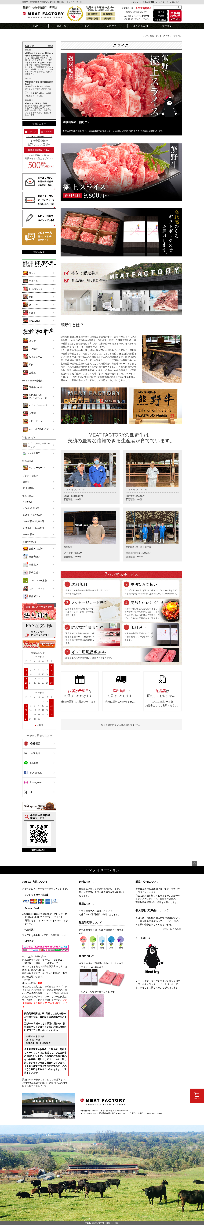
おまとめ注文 (160, 20)
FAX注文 (160, 16)
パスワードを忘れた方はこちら (39, 136)
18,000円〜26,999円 (33, 521)
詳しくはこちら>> (173, 929)
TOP (35, 26)
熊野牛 (26, 481)
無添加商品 (27, 460)
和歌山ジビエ (29, 437)
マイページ (163, 2)
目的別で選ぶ (29, 542)
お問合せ (160, 12)
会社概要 (167, 26)
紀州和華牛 (28, 488)
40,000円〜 (29, 534)
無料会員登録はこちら (39, 150)
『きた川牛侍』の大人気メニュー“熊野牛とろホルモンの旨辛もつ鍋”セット (39, 61)
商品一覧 (62, 26)
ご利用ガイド (114, 26)
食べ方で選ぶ (165, 36)
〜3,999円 (28, 502)
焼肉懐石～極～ (37, 93)
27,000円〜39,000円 (33, 528)
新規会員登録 (148, 2)
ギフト (88, 26)
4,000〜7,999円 (31, 508)
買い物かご (177, 2)
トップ (145, 36)
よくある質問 (140, 26)
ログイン (134, 2)
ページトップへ (194, 863)
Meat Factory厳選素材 (33, 380)
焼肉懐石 (29, 86)
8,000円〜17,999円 (33, 515)
